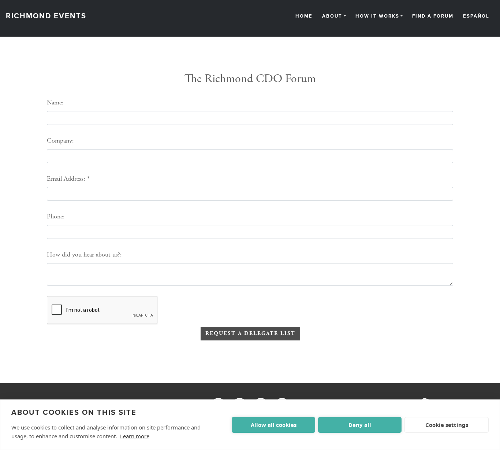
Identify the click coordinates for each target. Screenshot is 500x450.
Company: (60, 140)
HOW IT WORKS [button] (377, 16)
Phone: (56, 216)
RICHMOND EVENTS (46, 16)
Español (476, 16)
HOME (304, 16)
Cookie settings (446, 424)
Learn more (134, 436)
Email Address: (66, 178)
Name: (55, 102)
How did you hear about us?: (84, 254)
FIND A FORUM (433, 16)
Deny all (359, 424)
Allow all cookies (273, 424)
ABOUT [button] (332, 16)
